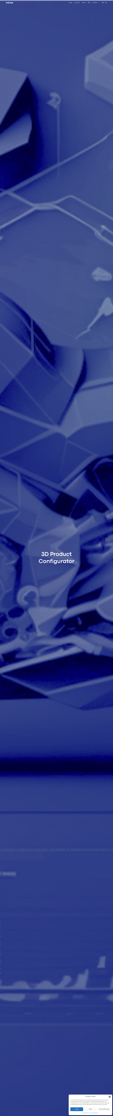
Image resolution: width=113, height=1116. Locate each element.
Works (70, 2)
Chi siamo (77, 2)
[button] (110, 1097)
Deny (90, 1109)
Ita (103, 2)
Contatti (95, 2)
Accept (77, 1109)
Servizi (84, 2)
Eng (106, 2)
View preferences (104, 1109)
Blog (89, 2)
